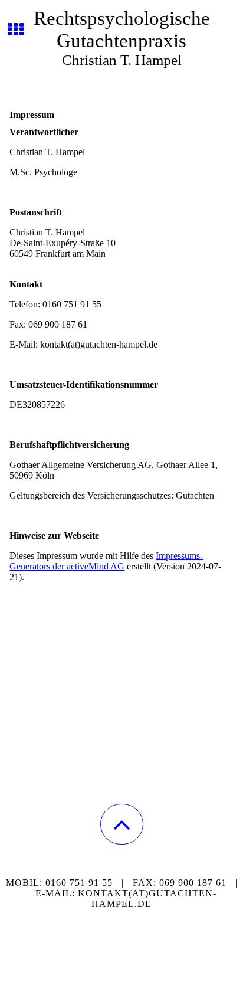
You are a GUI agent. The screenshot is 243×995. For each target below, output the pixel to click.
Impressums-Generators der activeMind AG (106, 561)
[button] (121, 824)
